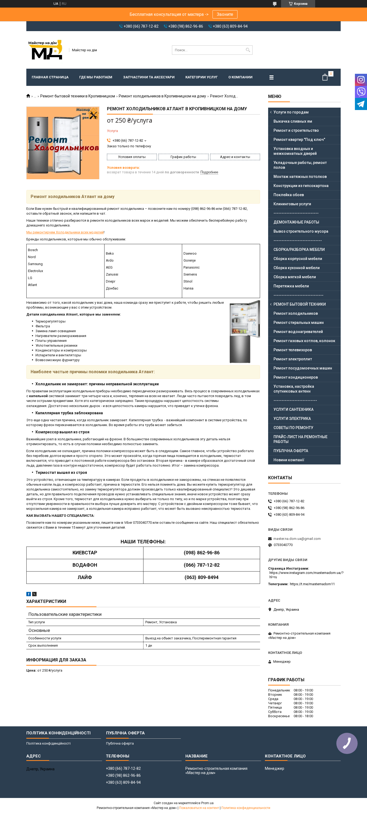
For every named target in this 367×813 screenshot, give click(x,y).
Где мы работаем (95, 77)
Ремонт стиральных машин (299, 322)
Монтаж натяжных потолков (300, 176)
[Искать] (248, 50)
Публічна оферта (120, 743)
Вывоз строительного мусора (301, 231)
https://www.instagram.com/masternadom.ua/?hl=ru (306, 575)
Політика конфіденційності (48, 743)
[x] (34, 595)
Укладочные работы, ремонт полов (300, 165)
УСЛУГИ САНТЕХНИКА (294, 409)
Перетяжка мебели (291, 286)
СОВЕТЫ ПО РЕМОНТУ (293, 428)
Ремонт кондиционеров (296, 377)
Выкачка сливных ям (293, 121)
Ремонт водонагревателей (298, 331)
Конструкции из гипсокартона (301, 186)
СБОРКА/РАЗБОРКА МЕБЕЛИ (299, 249)
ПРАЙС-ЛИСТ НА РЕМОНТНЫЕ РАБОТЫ (301, 439)
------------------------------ (298, 240)
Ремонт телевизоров (293, 350)
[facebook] (28, 595)
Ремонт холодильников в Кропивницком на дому (162, 96)
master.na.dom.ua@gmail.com (297, 539)
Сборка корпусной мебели (298, 259)
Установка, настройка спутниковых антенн (294, 388)
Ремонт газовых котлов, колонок (304, 341)
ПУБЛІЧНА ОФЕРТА (291, 451)
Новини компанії (289, 460)
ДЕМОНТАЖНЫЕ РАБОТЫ (296, 222)
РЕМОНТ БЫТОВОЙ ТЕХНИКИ (300, 304)
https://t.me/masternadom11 (312, 584)
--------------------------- (295, 400)
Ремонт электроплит (293, 359)
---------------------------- (296, 213)
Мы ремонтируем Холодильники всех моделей (65, 232)
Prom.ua (207, 803)
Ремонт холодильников (296, 313)
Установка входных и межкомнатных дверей (295, 151)
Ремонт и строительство (296, 130)
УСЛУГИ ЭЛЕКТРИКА (292, 418)
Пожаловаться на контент (199, 808)
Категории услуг (201, 77)
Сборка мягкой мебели (295, 277)
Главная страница (50, 77)
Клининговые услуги (292, 204)
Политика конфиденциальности (245, 808)
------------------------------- (298, 295)
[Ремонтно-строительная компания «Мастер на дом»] (46, 50)
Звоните (225, 14)
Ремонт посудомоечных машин (303, 368)
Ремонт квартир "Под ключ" (299, 139)
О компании (240, 77)
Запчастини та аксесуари (149, 77)
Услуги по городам (291, 112)
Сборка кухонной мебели (297, 268)
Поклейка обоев (289, 195)
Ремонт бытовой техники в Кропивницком (77, 96)
